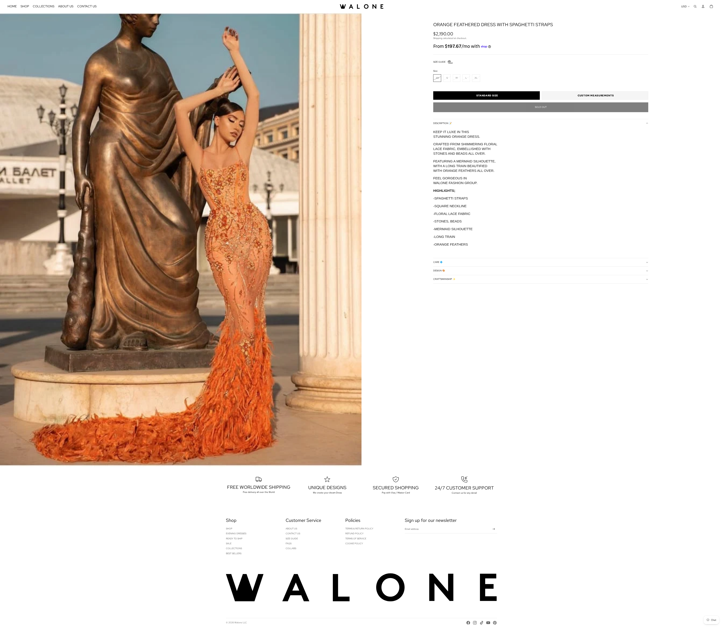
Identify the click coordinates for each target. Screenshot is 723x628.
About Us (291, 528)
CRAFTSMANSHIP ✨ (444, 279)
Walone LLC (240, 622)
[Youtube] (488, 622)
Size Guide (292, 538)
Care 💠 (438, 262)
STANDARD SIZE (487, 95)
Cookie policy (354, 543)
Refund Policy (354, 533)
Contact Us (293, 533)
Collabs (291, 548)
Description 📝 (442, 123)
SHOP (229, 528)
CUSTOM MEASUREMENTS (596, 95)
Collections (234, 548)
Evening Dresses (236, 533)
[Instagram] (475, 622)
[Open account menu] (703, 6)
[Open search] (695, 6)
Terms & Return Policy (359, 528)
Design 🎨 (439, 270)
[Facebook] (468, 622)
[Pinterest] (495, 622)
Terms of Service (355, 538)
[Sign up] (493, 529)
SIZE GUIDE (439, 61)
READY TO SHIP (234, 538)
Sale (228, 543)
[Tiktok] (481, 622)
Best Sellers (233, 553)
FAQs (288, 543)
